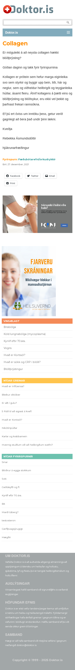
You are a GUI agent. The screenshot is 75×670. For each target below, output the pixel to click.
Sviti (4, 478)
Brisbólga (10, 327)
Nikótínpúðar (9, 428)
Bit (3, 503)
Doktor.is (11, 32)
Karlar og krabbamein (14, 436)
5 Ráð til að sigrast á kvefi (17, 411)
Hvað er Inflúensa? (13, 386)
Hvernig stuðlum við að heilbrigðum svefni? (27, 444)
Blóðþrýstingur (13, 369)
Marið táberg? (10, 512)
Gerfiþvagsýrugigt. (12, 528)
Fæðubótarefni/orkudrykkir (37, 159)
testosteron (9, 520)
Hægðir (6, 537)
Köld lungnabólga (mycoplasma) (25, 334)
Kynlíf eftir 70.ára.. (15, 341)
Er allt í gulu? (10, 402)
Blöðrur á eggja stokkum (16, 470)
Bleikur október (11, 394)
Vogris (8, 348)
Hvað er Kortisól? (15, 355)
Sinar (5, 462)
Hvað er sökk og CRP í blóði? (22, 362)
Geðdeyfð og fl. (11, 487)
